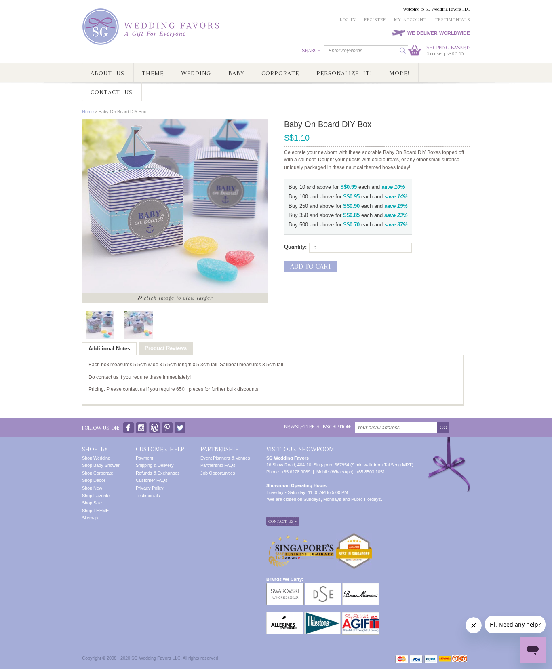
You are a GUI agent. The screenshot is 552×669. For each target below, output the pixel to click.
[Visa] (416, 659)
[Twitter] (180, 425)
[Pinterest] (167, 425)
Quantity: (295, 247)
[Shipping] (445, 659)
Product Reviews (166, 348)
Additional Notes (109, 349)
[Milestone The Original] (322, 615)
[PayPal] (430, 659)
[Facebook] (128, 425)
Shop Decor (93, 480)
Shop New (92, 487)
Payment (144, 458)
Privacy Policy (150, 487)
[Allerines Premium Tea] (284, 615)
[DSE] (323, 586)
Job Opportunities (217, 473)
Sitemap (90, 517)
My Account (410, 19)
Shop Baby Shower (101, 465)
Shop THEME (95, 510)
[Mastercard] (401, 659)
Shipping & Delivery (155, 465)
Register (375, 19)
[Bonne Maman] (360, 586)
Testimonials (452, 19)
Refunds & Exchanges (158, 473)
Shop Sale (92, 502)
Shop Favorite (96, 495)
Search (311, 50)
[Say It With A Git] (360, 615)
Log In (348, 19)
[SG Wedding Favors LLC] (152, 27)
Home (88, 111)
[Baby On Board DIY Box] (100, 325)
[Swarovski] (285, 586)
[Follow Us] (141, 425)
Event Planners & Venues (225, 458)
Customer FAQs (152, 480)
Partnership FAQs (218, 465)
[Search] (403, 51)
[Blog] (154, 425)
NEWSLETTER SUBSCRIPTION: (317, 427)
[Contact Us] (282, 519)
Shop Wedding (96, 458)
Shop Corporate (97, 473)
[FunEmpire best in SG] (354, 536)
